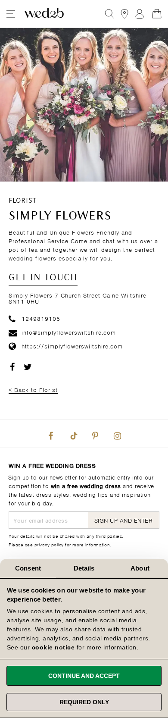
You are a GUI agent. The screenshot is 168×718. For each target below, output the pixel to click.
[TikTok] (72, 433)
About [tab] (140, 568)
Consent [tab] (28, 568)
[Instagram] (117, 433)
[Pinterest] (95, 433)
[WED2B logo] (44, 14)
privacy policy (49, 544)
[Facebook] (50, 433)
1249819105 (41, 318)
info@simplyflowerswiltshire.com (69, 331)
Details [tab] (84, 568)
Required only (84, 702)
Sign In (140, 14)
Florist (23, 201)
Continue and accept (84, 675)
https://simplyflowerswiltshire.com (72, 345)
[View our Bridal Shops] (124, 14)
